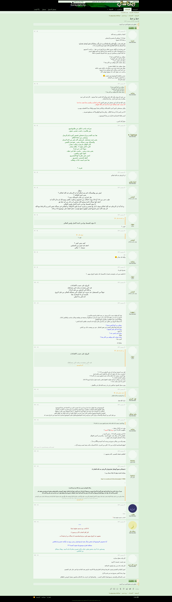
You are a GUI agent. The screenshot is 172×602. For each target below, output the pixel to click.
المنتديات (127, 9)
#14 (35, 404)
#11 (35, 303)
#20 (35, 555)
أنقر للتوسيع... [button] (79, 365)
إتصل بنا (49, 597)
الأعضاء (111, 9)
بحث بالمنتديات (124, 12)
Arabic (135, 597)
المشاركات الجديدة (134, 12)
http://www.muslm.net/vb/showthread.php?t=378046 (113, 479)
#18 (35, 505)
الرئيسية (135, 9)
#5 (34, 187)
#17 (35, 466)
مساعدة (44, 597)
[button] (115, 9)
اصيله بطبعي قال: (120, 393)
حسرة (136, 21)
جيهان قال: (80, 235)
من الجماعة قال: (120, 218)
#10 (35, 282)
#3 (34, 125)
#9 (34, 267)
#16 (35, 451)
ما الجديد (119, 9)
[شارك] (37, 31)
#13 (35, 389)
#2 (34, 83)
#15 (35, 420)
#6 (34, 215)
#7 (34, 230)
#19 (35, 521)
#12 (35, 347)
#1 (34, 31)
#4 (34, 172)
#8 (34, 252)
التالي (132, 28)
